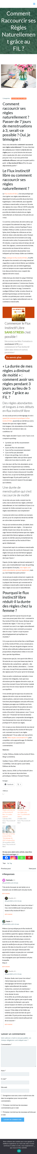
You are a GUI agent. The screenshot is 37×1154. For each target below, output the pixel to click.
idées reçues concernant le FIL (17, 737)
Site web (4, 1087)
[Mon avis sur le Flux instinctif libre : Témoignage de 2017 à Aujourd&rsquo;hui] (9, 829)
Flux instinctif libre (19, 98)
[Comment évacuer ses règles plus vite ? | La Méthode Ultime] (23, 805)
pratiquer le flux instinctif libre (17, 258)
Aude (8, 921)
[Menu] (34, 4)
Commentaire (6, 1044)
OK (19, 1151)
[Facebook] (6, 858)
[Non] (34, 1146)
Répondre (6, 893)
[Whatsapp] (21, 858)
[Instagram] (14, 858)
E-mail (4, 1079)
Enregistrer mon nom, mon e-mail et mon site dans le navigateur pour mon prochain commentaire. (17, 1098)
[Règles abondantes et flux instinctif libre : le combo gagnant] (9, 805)
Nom (3, 1071)
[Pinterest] (29, 858)
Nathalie (9, 880)
